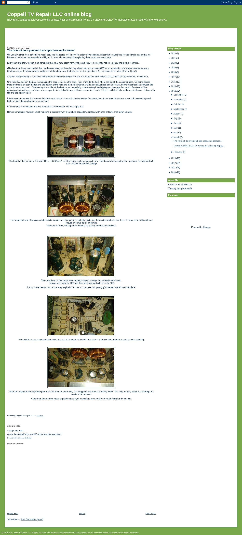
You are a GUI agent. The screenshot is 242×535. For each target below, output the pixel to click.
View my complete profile (180, 188)
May (176, 128)
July (175, 118)
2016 (173, 82)
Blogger (206, 227)
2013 (173, 158)
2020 (173, 63)
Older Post (151, 513)
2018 (173, 72)
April (175, 132)
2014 (173, 91)
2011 (173, 167)
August (176, 114)
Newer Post (12, 513)
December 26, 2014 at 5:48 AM (19, 438)
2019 (173, 67)
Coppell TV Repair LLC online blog (49, 14)
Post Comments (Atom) (32, 519)
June (176, 123)
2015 (173, 86)
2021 (173, 58)
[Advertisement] (121, 35)
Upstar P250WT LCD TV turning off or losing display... (199, 145)
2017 (173, 77)
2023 (173, 53)
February (178, 152)
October (177, 104)
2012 (173, 163)
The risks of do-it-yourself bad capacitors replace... (198, 141)
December (178, 95)
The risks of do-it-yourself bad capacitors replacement (41, 50)
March (176, 137)
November (178, 99)
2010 (173, 172)
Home (82, 513)
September (179, 109)
